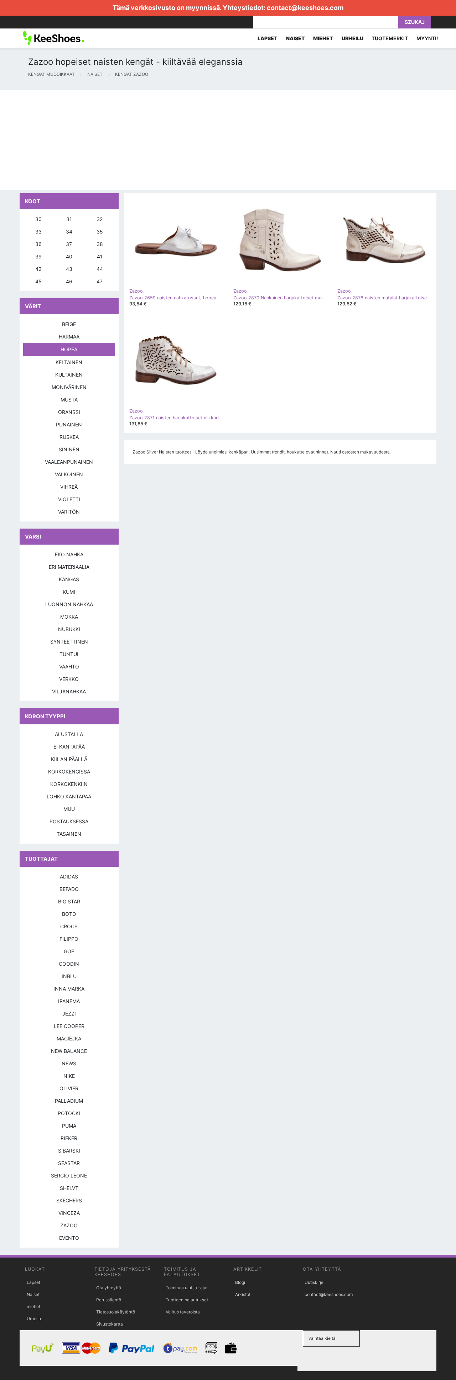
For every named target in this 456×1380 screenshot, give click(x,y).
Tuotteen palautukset (187, 1299)
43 (69, 269)
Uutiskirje (314, 1282)
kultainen (69, 375)
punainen (69, 424)
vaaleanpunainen (69, 462)
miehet (33, 1306)
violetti (69, 499)
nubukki (69, 629)
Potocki (69, 1113)
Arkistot (242, 1294)
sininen (69, 449)
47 (100, 281)
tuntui (68, 654)
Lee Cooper (69, 1026)
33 (38, 232)
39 (38, 256)
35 (100, 232)
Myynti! (427, 38)
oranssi (69, 412)
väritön (69, 512)
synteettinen (69, 642)
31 (69, 219)
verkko (69, 679)
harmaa (69, 337)
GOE (69, 951)
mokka (69, 617)
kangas (69, 579)
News (69, 1063)
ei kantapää (69, 747)
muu (69, 809)
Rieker (69, 1138)
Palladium (69, 1101)
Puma (69, 1126)
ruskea (69, 437)
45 (38, 281)
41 (100, 256)
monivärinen (69, 387)
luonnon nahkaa (69, 604)
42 (38, 269)
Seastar (69, 1163)
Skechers (69, 1200)
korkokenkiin (69, 784)
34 (69, 232)
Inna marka (68, 989)
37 (69, 244)
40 (69, 256)
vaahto (69, 666)
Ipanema (69, 1001)
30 (38, 219)
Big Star (69, 901)
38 (100, 244)
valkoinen (69, 474)
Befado (69, 889)
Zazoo (69, 1225)
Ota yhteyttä (108, 1287)
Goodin (69, 964)
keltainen (69, 362)
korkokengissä (69, 771)
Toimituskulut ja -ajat (187, 1287)
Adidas (69, 876)
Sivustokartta (109, 1324)
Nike (69, 1076)
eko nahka (69, 554)
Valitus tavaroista (183, 1312)
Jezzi (69, 1014)
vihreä (69, 487)
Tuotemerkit (390, 38)
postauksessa (69, 821)
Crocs (69, 926)
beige (69, 324)
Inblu (69, 976)
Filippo (68, 939)
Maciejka (69, 1038)
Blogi (240, 1282)
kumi (69, 592)
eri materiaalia (69, 567)
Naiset (33, 1294)
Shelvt (69, 1188)
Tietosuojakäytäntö (115, 1312)
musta (69, 400)
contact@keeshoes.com (305, 7)
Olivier (68, 1088)
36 (38, 244)
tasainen (69, 834)
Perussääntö (108, 1299)
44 (100, 269)
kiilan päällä (69, 759)
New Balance (69, 1051)
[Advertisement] (214, 140)
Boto (69, 914)
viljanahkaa (69, 691)
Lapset (33, 1282)
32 (100, 219)
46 (69, 281)
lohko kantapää (69, 796)
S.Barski (69, 1151)
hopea (69, 349)
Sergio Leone (69, 1175)
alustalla (69, 734)
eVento (69, 1238)
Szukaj (415, 22)
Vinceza (69, 1213)
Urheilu (34, 1318)
